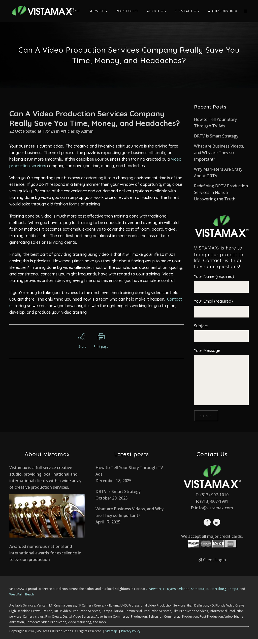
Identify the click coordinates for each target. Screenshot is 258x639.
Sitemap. (111, 631)
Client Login (214, 559)
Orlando (183, 589)
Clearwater (154, 589)
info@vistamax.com (214, 508)
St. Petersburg (216, 589)
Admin (87, 131)
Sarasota (197, 589)
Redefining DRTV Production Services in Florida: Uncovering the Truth (221, 192)
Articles (68, 131)
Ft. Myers (169, 589)
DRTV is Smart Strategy (216, 136)
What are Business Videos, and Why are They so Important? (219, 152)
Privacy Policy (130, 631)
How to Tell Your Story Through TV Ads (129, 471)
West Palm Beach (21, 594)
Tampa (233, 589)
